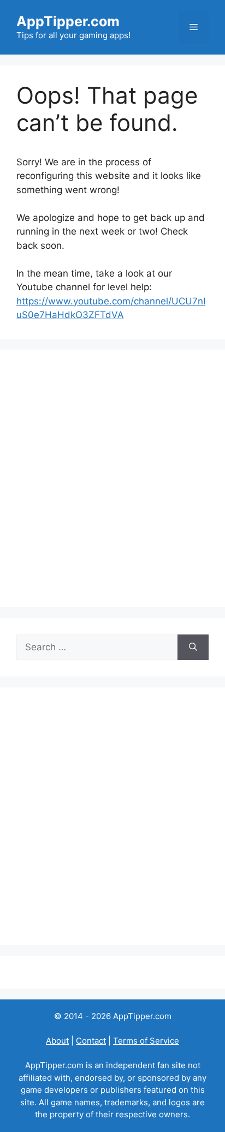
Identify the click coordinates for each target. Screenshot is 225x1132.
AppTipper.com (68, 21)
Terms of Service (146, 1040)
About (57, 1040)
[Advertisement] (112, 478)
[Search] (193, 647)
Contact (91, 1040)
